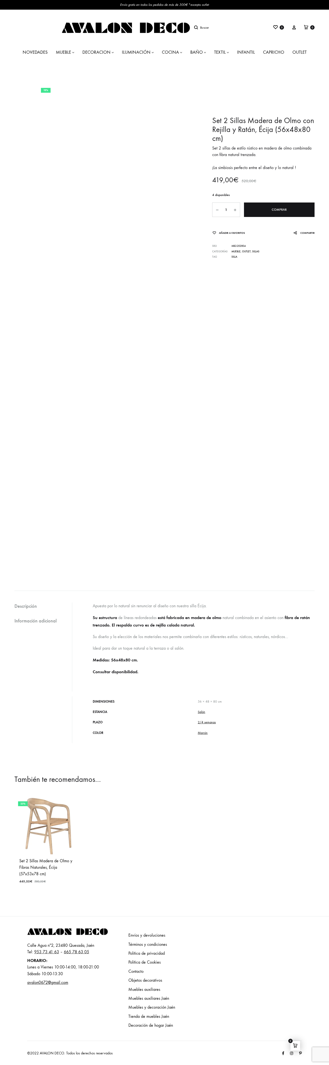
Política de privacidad (146, 953)
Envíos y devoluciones (146, 935)
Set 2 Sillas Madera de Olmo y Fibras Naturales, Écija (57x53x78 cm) (45, 867)
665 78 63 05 (76, 951)
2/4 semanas (207, 722)
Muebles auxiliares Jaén (148, 998)
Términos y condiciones (147, 944)
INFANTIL (246, 52)
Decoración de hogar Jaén (150, 1025)
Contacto (136, 971)
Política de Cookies (144, 962)
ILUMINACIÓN (136, 52)
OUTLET (299, 52)
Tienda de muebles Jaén (148, 1016)
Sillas (255, 251)
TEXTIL (220, 52)
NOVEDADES (35, 52)
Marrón (203, 733)
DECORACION (96, 52)
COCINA (170, 52)
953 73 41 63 (46, 951)
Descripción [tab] (25, 606)
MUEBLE (63, 52)
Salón (201, 712)
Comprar (279, 210)
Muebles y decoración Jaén (151, 1007)
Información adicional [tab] (35, 621)
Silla (234, 256)
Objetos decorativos (145, 980)
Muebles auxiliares (144, 989)
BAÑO (196, 52)
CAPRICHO (273, 52)
